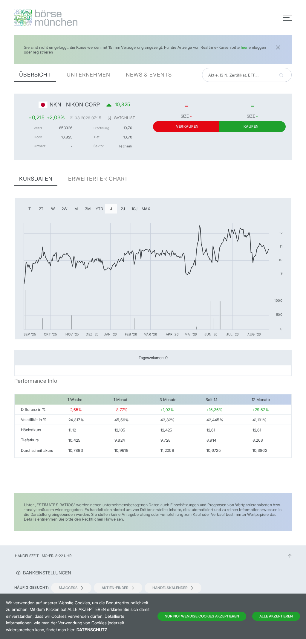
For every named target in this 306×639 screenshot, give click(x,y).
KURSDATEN (36, 179)
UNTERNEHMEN (88, 74)
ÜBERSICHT (35, 74)
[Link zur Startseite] (81, 18)
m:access (68, 587)
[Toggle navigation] (287, 18)
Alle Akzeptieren (276, 616)
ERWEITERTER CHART (98, 179)
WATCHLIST (124, 118)
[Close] (278, 46)
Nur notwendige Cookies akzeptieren (202, 616)
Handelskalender (170, 587)
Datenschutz (91, 629)
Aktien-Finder (115, 587)
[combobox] (247, 75)
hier (244, 47)
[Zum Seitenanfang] (290, 555)
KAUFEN (251, 126)
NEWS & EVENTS (149, 74)
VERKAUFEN (187, 126)
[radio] (30, 208)
